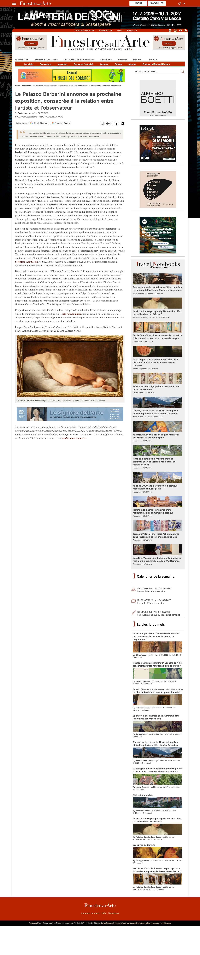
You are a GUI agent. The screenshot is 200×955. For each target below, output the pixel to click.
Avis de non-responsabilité (51, 116)
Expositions (45, 64)
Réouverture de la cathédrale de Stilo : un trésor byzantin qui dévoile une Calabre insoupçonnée (157, 289)
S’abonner (156, 3)
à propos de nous (84, 30)
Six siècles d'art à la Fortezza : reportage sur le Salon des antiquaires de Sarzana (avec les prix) (157, 870)
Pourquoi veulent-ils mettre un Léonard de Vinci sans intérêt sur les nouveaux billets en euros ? (157, 664)
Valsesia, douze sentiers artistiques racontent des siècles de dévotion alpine (156, 436)
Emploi (153, 59)
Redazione (23, 113)
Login (138, 3)
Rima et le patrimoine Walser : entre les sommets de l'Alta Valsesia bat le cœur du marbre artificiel (154, 461)
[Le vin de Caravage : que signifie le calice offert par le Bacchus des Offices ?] (157, 303)
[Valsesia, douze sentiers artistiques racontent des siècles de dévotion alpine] (157, 427)
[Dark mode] (122, 124)
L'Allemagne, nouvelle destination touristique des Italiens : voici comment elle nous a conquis (158, 770)
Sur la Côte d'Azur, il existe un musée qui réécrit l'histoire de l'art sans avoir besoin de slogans (157, 337)
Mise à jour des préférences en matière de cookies (140, 923)
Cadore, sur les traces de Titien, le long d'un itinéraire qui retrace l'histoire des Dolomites (155, 412)
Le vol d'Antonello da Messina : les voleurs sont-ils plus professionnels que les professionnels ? (158, 691)
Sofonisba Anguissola (26, 261)
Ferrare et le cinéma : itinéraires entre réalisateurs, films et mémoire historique (153, 511)
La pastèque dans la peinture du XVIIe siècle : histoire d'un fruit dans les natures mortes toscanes (156, 362)
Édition (118, 64)
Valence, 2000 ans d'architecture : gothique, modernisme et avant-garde (155, 487)
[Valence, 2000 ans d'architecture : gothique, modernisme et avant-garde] (157, 478)
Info (119, 30)
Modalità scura (165, 923)
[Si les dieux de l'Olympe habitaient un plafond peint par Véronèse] (157, 378)
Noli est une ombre (143, 795)
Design (137, 59)
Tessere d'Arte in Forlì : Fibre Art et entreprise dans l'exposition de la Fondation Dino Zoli (156, 535)
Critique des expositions (79, 59)
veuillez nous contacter (74, 438)
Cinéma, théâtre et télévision (156, 64)
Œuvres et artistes (46, 59)
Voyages (122, 59)
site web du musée (71, 314)
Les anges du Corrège (144, 845)
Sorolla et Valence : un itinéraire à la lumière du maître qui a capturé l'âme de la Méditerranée (157, 559)
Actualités (21, 59)
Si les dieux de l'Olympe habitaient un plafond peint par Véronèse (156, 388)
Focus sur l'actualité (83, 64)
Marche (132, 64)
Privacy (117, 923)
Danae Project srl (107, 923)
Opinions (106, 59)
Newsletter (105, 30)
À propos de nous (90, 913)
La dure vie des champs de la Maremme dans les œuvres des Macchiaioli (156, 717)
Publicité (132, 30)
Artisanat (104, 64)
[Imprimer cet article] (108, 123)
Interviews (62, 64)
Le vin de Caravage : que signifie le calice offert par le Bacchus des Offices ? (157, 313)
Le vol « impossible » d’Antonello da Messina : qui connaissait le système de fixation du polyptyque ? (156, 636)
